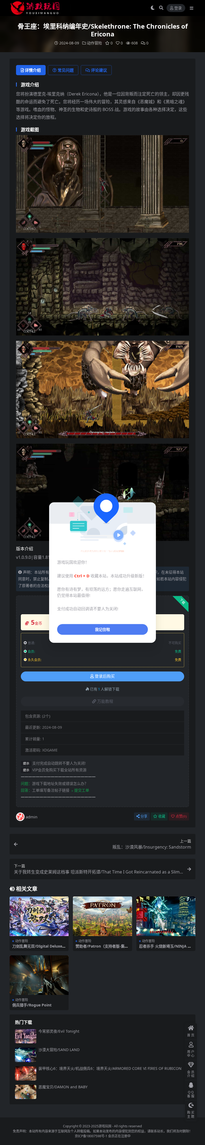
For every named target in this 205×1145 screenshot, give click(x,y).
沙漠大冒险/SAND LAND (59, 1049)
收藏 (161, 816)
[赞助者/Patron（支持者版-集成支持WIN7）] (102, 916)
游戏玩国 (104, 1126)
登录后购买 (105, 676)
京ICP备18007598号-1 (91, 1136)
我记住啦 (102, 629)
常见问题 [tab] (66, 70)
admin (31, 816)
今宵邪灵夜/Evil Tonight (58, 1031)
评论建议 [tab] (99, 70)
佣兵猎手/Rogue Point (32, 1004)
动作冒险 (94, 42)
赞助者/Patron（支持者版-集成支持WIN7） (102, 948)
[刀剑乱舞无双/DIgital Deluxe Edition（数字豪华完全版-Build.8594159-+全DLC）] (39, 916)
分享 (143, 816)
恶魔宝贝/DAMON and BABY (63, 1086)
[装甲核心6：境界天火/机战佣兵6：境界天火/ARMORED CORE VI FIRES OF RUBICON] (25, 1073)
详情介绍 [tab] (33, 70)
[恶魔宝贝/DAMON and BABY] (25, 1092)
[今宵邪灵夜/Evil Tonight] (25, 1036)
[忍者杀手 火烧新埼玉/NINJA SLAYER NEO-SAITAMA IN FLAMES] (165, 916)
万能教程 (105, 701)
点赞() (181, 816)
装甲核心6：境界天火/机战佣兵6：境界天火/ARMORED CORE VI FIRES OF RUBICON (110, 1068)
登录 (178, 8)
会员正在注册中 (119, 1136)
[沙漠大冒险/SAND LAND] (25, 1055)
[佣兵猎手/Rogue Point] (39, 975)
